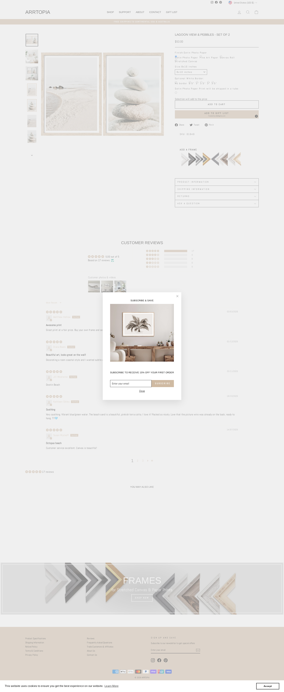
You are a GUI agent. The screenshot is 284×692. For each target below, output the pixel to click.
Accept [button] (268, 686)
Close (142, 390)
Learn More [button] (111, 686)
